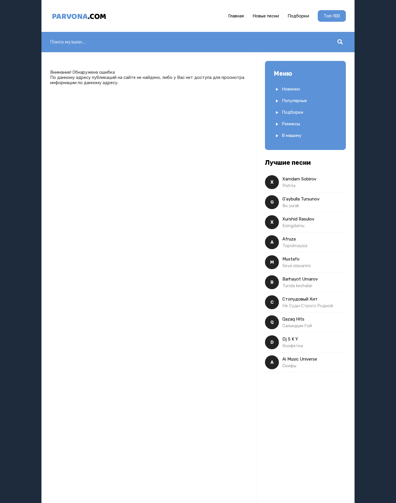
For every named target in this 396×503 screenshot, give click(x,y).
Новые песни (266, 16)
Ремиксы (291, 123)
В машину (291, 135)
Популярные (294, 100)
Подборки (298, 16)
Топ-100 (332, 16)
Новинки (291, 89)
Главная (236, 16)
